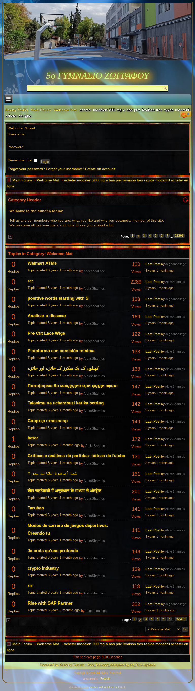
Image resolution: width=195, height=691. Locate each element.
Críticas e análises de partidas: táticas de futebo (76, 455)
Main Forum (41, 110)
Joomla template (79, 687)
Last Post (152, 264)
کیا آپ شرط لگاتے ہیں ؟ (52, 473)
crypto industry (43, 568)
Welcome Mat (65, 110)
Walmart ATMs (42, 263)
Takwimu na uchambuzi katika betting (66, 403)
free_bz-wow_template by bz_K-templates (121, 665)
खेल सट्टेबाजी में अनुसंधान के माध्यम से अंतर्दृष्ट (64, 490)
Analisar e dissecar (47, 315)
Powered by (49, 665)
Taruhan (36, 508)
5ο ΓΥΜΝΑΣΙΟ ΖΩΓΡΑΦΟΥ (97, 75)
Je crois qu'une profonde (53, 550)
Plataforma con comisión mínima (61, 350)
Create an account (100, 169)
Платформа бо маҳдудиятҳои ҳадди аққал (73, 385)
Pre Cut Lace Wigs (46, 333)
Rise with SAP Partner (50, 603)
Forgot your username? (65, 169)
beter (33, 438)
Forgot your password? (26, 169)
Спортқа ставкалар (48, 420)
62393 (179, 235)
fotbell (121, 687)
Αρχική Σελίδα (16, 110)
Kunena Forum (72, 665)
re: (30, 281)
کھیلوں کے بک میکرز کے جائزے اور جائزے (63, 368)
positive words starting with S (58, 298)
